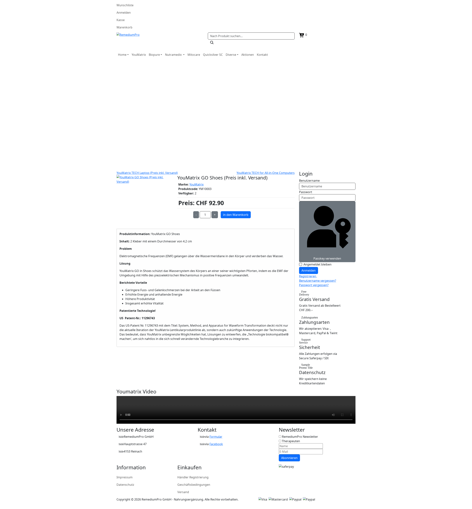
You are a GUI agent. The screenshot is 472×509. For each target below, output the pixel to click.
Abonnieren (289, 458)
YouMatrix (196, 184)
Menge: (184, 215)
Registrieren (308, 276)
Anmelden (308, 270)
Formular (215, 437)
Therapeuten (291, 441)
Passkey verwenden (327, 258)
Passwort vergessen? (314, 285)
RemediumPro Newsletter (300, 437)
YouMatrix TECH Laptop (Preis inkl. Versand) (147, 173)
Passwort (305, 192)
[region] (236, 115)
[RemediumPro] (160, 34)
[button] (123, 54)
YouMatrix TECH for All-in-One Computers (266, 173)
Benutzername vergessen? (317, 281)
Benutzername (309, 181)
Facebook (216, 444)
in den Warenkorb (235, 215)
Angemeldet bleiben (317, 264)
